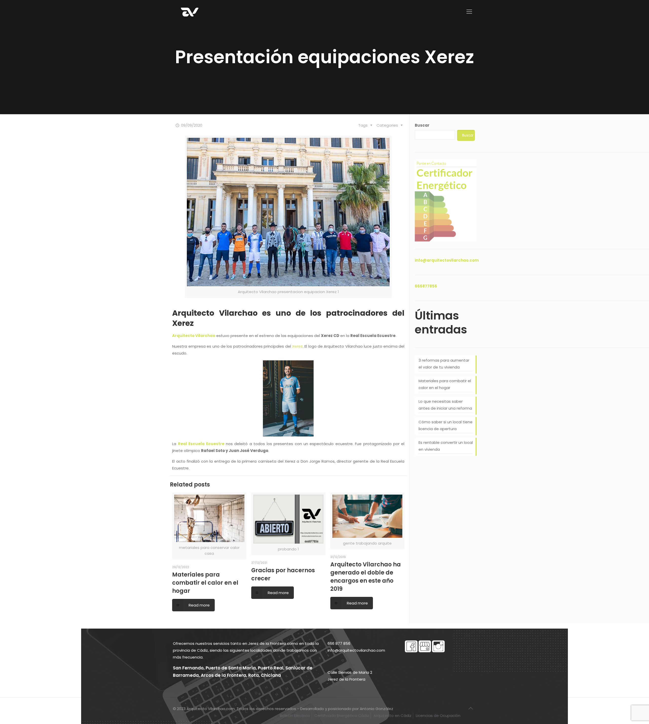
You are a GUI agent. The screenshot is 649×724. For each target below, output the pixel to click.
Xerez (297, 346)
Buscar (422, 125)
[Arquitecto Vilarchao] (190, 11)
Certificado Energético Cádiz (341, 715)
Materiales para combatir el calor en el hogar (205, 583)
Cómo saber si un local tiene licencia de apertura (446, 425)
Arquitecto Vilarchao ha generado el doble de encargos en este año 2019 (365, 577)
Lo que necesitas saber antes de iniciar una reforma (445, 405)
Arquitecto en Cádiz (392, 715)
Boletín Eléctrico (295, 715)
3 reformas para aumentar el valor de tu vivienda (444, 364)
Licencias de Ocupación (438, 715)
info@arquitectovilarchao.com (447, 260)
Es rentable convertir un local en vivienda (446, 446)
